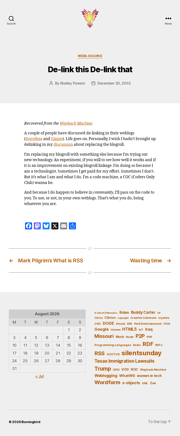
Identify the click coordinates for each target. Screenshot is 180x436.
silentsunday (142, 353)
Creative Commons (143, 317)
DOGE (108, 323)
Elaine (57, 139)
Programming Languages (112, 345)
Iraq (149, 329)
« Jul (39, 376)
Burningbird (31, 422)
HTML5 (129, 329)
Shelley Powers (72, 83)
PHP (149, 337)
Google (101, 329)
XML (145, 383)
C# (158, 313)
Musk (120, 337)
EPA (129, 323)
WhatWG (127, 375)
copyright (123, 318)
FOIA (167, 323)
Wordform (107, 382)
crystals (163, 317)
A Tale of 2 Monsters (106, 313)
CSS (97, 323)
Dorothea (33, 139)
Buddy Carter (143, 312)
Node (130, 337)
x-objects (131, 382)
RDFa (158, 345)
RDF (147, 344)
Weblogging (90, 56)
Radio (137, 345)
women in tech (149, 376)
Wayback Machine (76, 123)
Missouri (104, 336)
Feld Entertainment (148, 323)
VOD (125, 369)
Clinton (109, 317)
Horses (115, 329)
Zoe (153, 383)
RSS (99, 353)
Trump (102, 368)
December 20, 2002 (114, 83)
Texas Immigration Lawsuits (124, 361)
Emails (120, 323)
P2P (140, 336)
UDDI (116, 369)
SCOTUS (113, 354)
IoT (141, 329)
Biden (124, 312)
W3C (134, 369)
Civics (98, 317)
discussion (63, 144)
